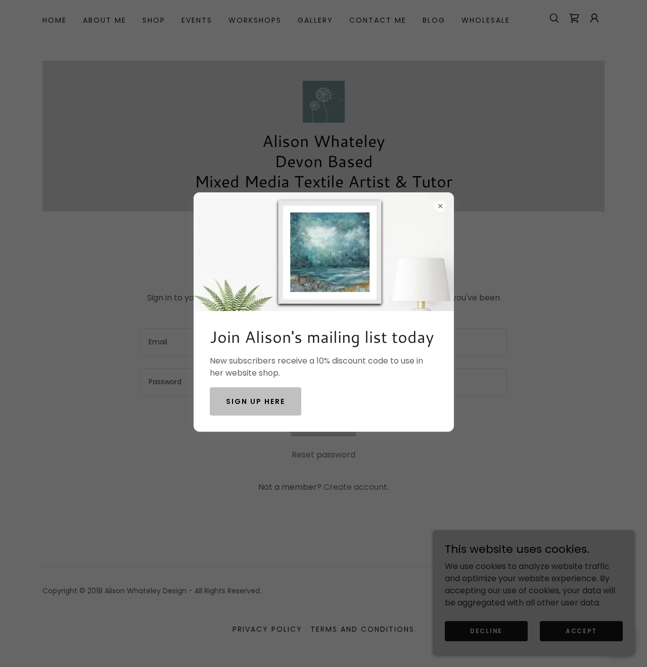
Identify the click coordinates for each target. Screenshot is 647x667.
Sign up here (255, 401)
